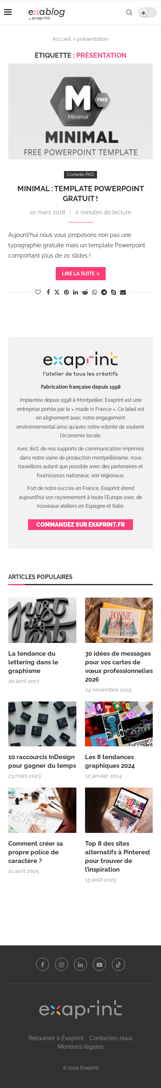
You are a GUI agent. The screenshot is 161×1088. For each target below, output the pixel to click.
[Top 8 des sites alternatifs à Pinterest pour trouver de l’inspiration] (119, 810)
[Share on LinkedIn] (75, 292)
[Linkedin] (80, 964)
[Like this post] (38, 292)
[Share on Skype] (113, 292)
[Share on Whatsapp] (94, 292)
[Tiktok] (118, 964)
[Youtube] (99, 964)
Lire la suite (78, 274)
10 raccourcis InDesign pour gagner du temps (42, 761)
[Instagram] (61, 964)
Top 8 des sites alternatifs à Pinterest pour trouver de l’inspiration (117, 856)
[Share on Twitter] (57, 291)
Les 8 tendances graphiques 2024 (110, 761)
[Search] (129, 12)
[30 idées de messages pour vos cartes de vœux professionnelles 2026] (119, 620)
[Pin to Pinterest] (66, 292)
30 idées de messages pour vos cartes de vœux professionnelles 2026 (119, 666)
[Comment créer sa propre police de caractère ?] (42, 810)
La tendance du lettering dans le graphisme (33, 662)
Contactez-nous (111, 1038)
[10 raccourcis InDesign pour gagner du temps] (42, 724)
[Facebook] (42, 964)
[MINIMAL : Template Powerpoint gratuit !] (80, 111)
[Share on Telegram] (104, 292)
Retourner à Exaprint (56, 1038)
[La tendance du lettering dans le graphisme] (42, 620)
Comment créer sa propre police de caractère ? (35, 852)
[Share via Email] (123, 292)
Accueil (61, 39)
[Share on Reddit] (85, 292)
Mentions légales (81, 1046)
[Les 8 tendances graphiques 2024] (119, 724)
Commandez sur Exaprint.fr (80, 524)
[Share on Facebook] (48, 292)
